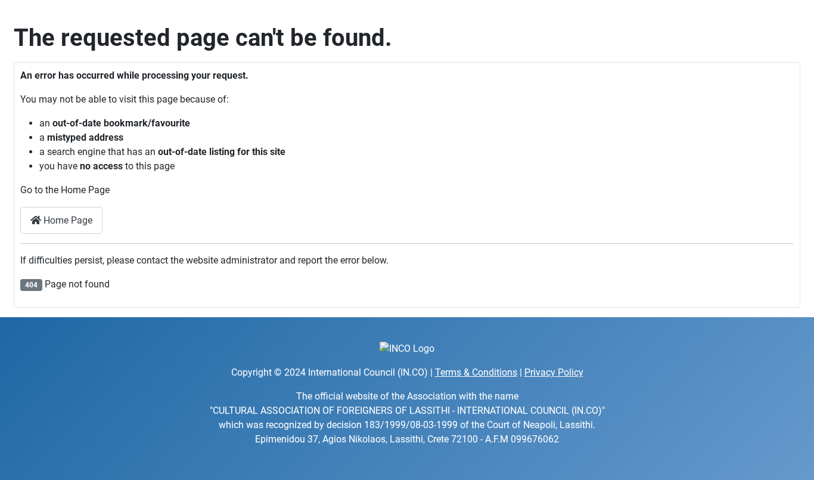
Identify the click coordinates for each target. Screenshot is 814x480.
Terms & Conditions (476, 372)
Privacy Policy (553, 372)
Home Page (66, 220)
